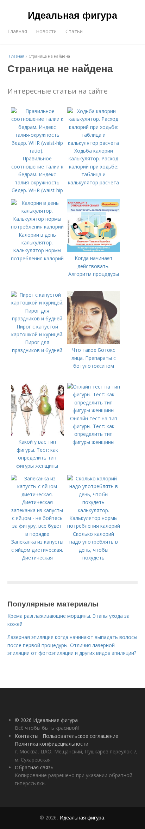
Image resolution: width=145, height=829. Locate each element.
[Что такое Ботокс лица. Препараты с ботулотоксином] (93, 342)
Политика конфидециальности (51, 743)
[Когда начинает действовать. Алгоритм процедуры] (93, 250)
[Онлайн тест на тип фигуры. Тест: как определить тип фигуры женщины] (93, 410)
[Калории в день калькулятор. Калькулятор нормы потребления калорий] (37, 226)
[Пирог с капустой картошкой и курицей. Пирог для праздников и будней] (37, 318)
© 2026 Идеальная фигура (46, 720)
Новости (46, 31)
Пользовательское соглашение (80, 736)
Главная (17, 31)
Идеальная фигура (72, 15)
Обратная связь (34, 767)
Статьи (74, 31)
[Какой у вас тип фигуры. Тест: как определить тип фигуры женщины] (37, 434)
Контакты (26, 736)
